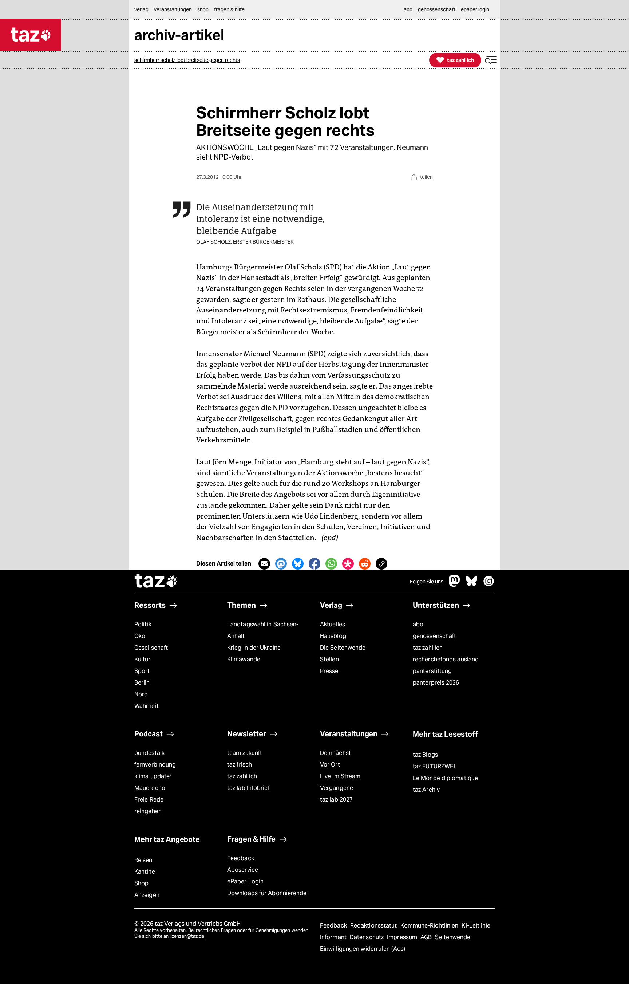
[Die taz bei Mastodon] (454, 585)
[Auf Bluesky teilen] (298, 564)
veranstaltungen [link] (173, 9)
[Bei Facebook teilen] (314, 564)
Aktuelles (332, 624)
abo (418, 624)
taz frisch (239, 764)
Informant (334, 937)
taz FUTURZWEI (434, 766)
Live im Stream (340, 776)
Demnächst (335, 753)
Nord (141, 694)
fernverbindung (155, 764)
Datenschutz (367, 937)
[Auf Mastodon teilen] (281, 564)
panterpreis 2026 (436, 682)
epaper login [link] (475, 9)
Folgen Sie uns (426, 581)
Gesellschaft (151, 648)
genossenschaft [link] (436, 9)
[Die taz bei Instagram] (489, 585)
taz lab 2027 (336, 799)
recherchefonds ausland (446, 659)
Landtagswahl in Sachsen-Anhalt (262, 630)
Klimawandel (244, 659)
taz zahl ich (428, 648)
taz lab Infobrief (248, 788)
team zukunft (244, 753)
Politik (142, 624)
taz (156, 581)
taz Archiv (426, 790)
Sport (142, 671)
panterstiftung (432, 671)
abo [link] (408, 9)
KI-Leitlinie (476, 925)
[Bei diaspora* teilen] (348, 564)
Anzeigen (146, 895)
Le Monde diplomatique (445, 778)
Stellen (329, 659)
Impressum (403, 937)
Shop (141, 883)
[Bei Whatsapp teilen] (331, 564)
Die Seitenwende (342, 648)
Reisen (143, 860)
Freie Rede (148, 799)
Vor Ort (330, 764)
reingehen (148, 811)
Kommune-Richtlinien (430, 925)
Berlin (142, 682)
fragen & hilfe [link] (229, 9)
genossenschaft (434, 636)
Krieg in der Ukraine (254, 648)
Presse (329, 671)
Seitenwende (452, 937)
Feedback (240, 858)
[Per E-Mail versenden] (264, 564)
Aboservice (242, 870)
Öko (139, 636)
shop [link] (203, 9)
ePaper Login (245, 881)
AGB (426, 937)
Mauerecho (149, 788)
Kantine (144, 871)
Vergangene (336, 788)
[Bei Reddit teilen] (365, 564)
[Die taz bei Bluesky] (472, 585)
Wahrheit (146, 706)
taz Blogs (425, 755)
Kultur (142, 659)
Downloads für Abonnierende (267, 893)
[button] (491, 60)
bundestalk (149, 753)
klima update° (152, 776)
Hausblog (333, 636)
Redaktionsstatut (374, 925)
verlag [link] (141, 9)
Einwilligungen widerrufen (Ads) (362, 949)
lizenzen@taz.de (187, 936)
